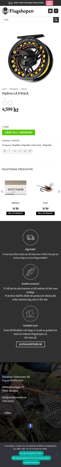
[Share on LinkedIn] (30, 151)
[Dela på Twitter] (15, 151)
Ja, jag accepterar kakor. (31, 453)
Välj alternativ (15, 213)
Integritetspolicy (31, 462)
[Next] (58, 197)
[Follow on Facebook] (30, 425)
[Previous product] (10, 102)
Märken (14, 89)
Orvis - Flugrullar (44, 145)
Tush (45, 203)
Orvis (24, 89)
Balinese (15, 203)
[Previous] (2, 197)
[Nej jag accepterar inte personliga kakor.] (57, 455)
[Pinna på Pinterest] (25, 151)
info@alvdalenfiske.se (14, 397)
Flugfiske (16, 145)
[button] (50, 11)
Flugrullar (25, 145)
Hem (4, 89)
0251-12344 (8, 401)
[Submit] (56, 20)
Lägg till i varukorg (18, 132)
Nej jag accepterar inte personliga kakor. (31, 458)
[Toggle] (55, 413)
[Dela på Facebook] (10, 151)
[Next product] (4, 102)
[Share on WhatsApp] (4, 151)
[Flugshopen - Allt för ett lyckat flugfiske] (17, 10)
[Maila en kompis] (20, 151)
